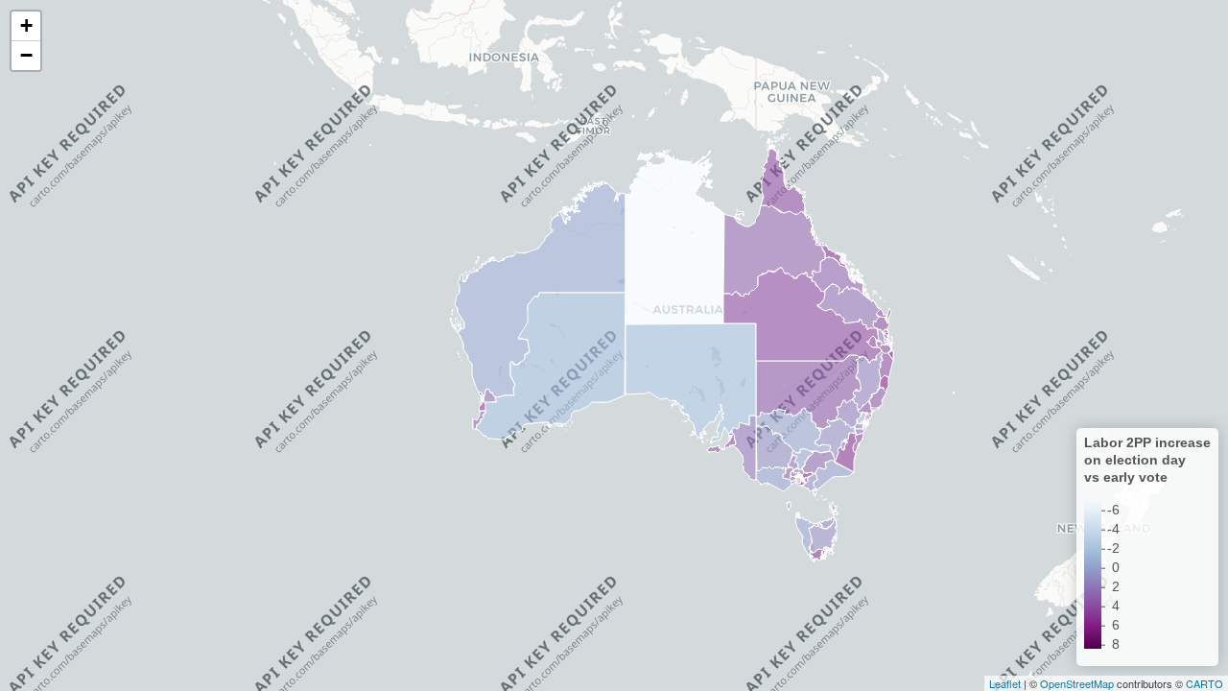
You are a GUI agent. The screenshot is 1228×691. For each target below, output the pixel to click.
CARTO (1204, 683)
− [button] (26, 55)
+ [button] (26, 25)
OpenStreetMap (1077, 683)
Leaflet (1005, 683)
